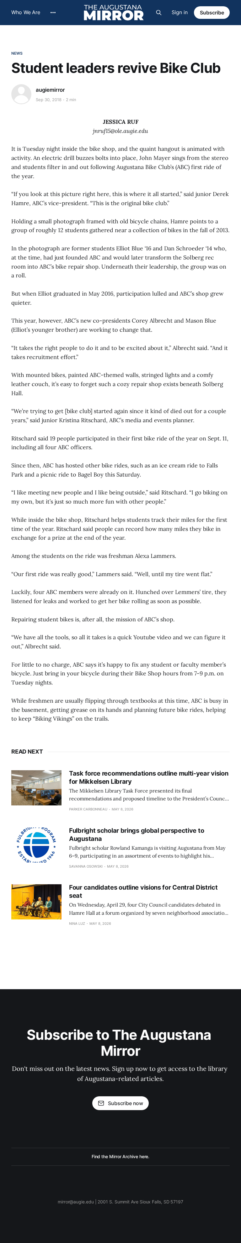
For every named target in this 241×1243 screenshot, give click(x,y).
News (17, 53)
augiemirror (50, 90)
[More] (53, 12)
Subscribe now (125, 1103)
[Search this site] (158, 12)
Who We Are (25, 12)
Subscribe (212, 12)
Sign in (180, 12)
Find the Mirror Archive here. (121, 1156)
